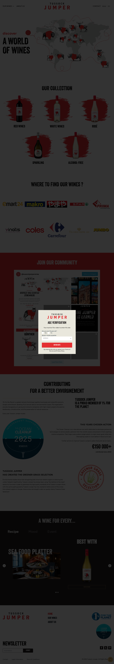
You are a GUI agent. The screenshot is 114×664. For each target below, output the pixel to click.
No (51, 333)
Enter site (57, 345)
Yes (46, 333)
